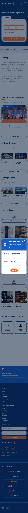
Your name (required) (9, 261)
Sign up (14, 270)
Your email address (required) (12, 253)
